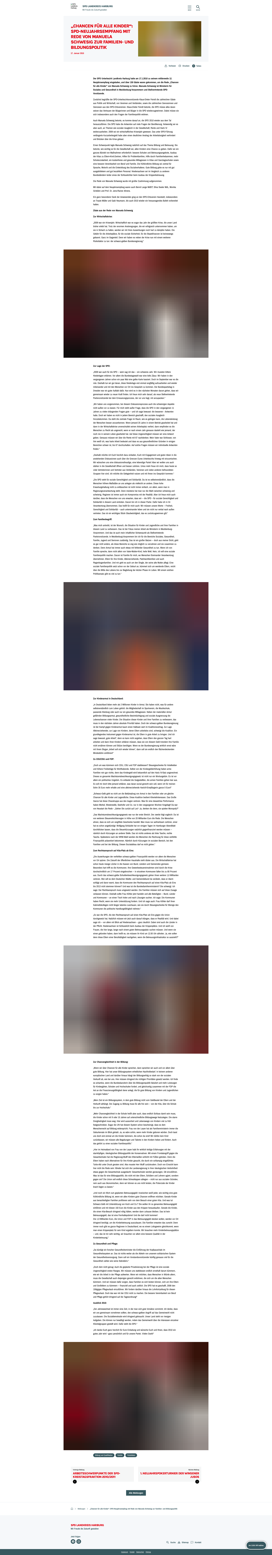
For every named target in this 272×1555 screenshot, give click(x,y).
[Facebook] (73, 1541)
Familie (119, 1455)
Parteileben (131, 1455)
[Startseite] (72, 1508)
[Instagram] (78, 1541)
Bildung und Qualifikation (104, 1455)
